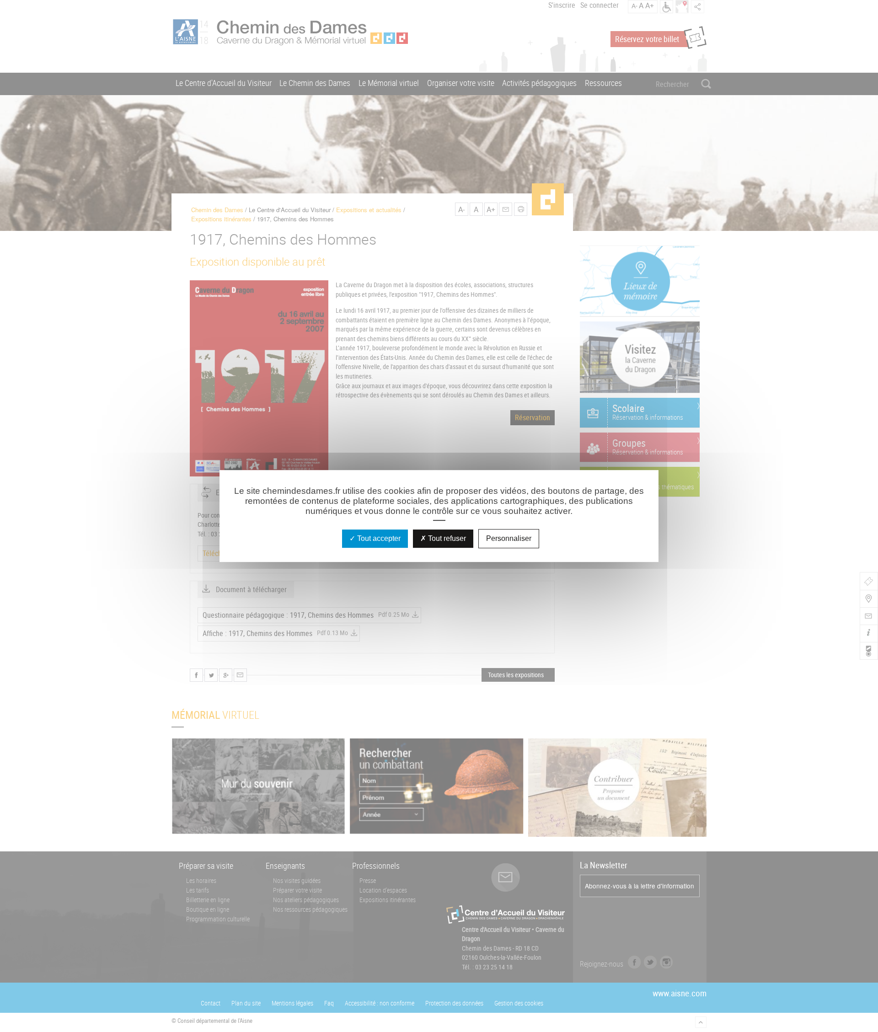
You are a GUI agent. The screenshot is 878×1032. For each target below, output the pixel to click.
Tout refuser (446, 538)
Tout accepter (378, 538)
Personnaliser (508, 538)
